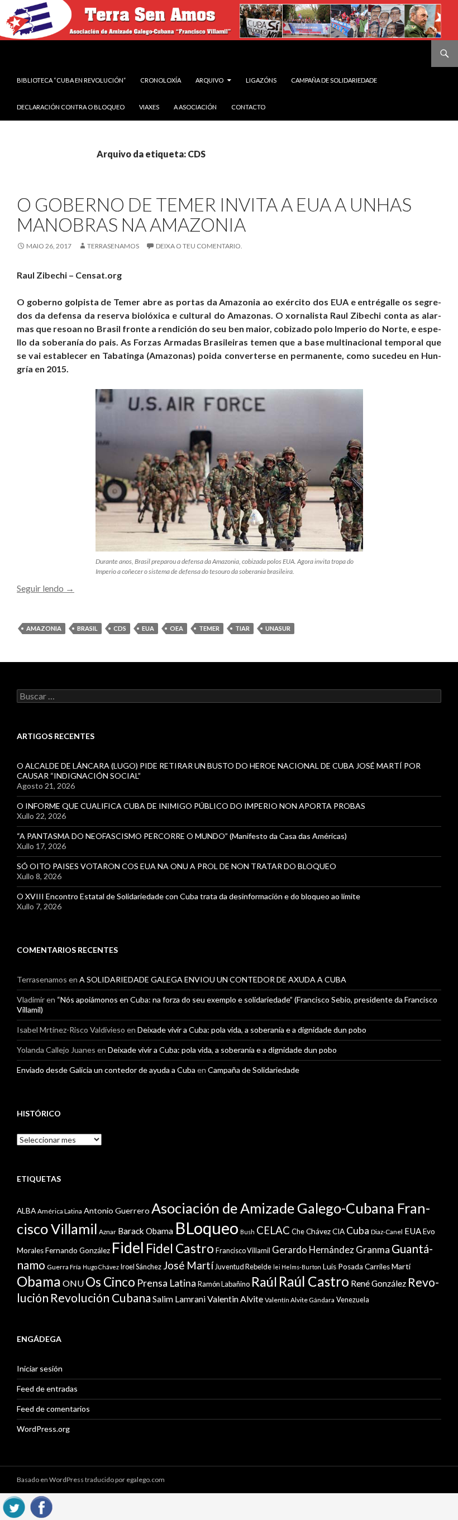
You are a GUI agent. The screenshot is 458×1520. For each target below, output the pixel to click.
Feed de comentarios (53, 1408)
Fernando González (77, 1250)
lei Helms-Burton (297, 1266)
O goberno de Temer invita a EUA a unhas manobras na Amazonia (214, 214)
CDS (119, 628)
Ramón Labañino (224, 1283)
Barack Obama (145, 1231)
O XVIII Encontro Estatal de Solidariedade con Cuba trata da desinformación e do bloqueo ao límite (188, 896)
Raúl (264, 1281)
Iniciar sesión (40, 1368)
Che (298, 1231)
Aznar (107, 1231)
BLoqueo (206, 1228)
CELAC (273, 1230)
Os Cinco (110, 1281)
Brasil (87, 628)
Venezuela (352, 1299)
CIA (338, 1231)
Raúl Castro (314, 1281)
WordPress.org (43, 1428)
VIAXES (149, 107)
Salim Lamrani (179, 1299)
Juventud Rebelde (243, 1266)
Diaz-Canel (387, 1231)
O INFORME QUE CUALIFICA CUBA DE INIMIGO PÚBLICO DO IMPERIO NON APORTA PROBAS (191, 806)
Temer (209, 628)
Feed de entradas (47, 1388)
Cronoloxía (160, 80)
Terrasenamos (113, 246)
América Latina (59, 1211)
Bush (247, 1231)
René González (378, 1283)
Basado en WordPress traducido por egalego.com (91, 1479)
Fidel (128, 1247)
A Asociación (195, 107)
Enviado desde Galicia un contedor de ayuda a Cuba (106, 1070)
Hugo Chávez (101, 1266)
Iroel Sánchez (141, 1266)
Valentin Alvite (235, 1298)
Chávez (318, 1231)
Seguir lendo (45, 588)
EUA (148, 628)
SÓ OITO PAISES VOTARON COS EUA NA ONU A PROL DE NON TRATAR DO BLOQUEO (176, 866)
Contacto (248, 107)
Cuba (357, 1230)
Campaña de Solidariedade (334, 80)
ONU (73, 1283)
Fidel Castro (180, 1248)
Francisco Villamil (243, 1250)
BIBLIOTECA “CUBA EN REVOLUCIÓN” (71, 80)
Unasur (277, 628)
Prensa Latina (166, 1283)
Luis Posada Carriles (356, 1266)
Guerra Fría (64, 1267)
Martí (401, 1266)
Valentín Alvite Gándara (300, 1300)
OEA (176, 628)
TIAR (242, 628)
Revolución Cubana (100, 1298)
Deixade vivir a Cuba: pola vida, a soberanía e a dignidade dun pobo (251, 1029)
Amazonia (43, 628)
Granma (373, 1249)
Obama (39, 1281)
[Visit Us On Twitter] (13, 1505)
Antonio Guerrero (117, 1210)
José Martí (188, 1265)
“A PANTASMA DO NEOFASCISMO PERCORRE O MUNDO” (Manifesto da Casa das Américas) (182, 836)
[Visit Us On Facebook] (41, 1505)
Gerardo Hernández (313, 1249)
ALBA (26, 1210)
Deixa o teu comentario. (199, 246)
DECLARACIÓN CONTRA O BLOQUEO (71, 107)
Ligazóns (261, 80)
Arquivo (209, 80)
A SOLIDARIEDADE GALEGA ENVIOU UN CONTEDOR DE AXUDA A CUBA (212, 979)
